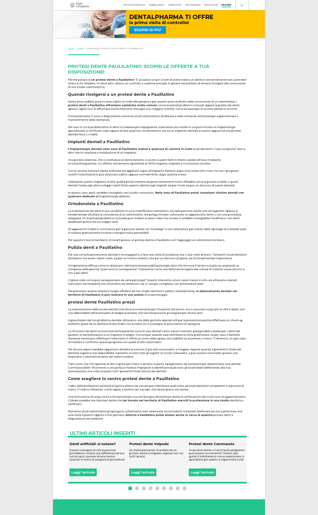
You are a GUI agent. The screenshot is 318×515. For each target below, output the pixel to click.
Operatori (174, 5)
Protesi (226, 5)
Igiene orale (156, 5)
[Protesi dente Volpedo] (157, 459)
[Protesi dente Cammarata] (217, 459)
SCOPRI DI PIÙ (147, 30)
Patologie (211, 5)
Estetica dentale (134, 5)
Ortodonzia (193, 5)
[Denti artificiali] (98, 459)
